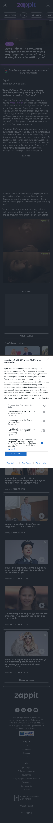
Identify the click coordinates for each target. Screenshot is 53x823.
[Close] (48, 360)
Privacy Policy (41, 463)
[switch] (43, 412)
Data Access (26, 463)
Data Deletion (11, 463)
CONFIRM (16, 454)
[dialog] (26, 411)
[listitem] (26, 406)
